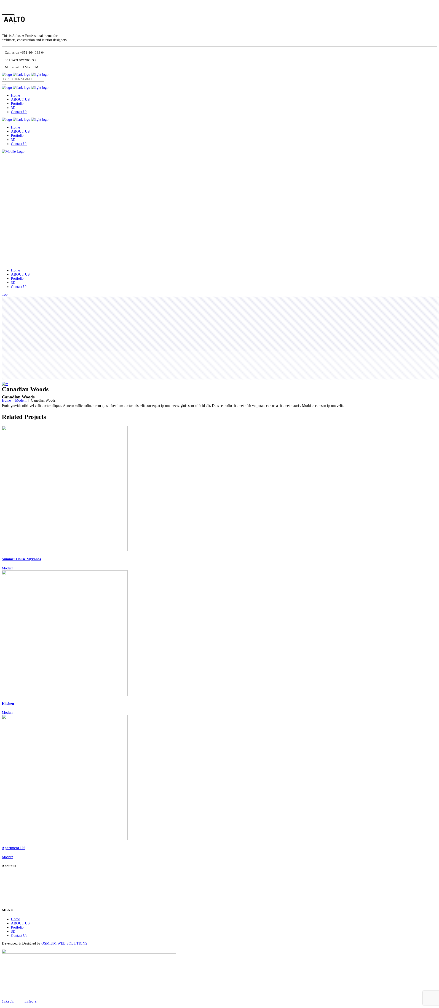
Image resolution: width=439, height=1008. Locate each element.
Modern (21, 400)
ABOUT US (20, 923)
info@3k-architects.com (26, 893)
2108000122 (18, 901)
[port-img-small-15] (5, 384)
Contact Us (19, 935)
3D (13, 931)
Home (6, 400)
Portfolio (17, 927)
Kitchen (8, 703)
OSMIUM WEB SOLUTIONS (64, 943)
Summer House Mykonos (21, 559)
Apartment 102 (13, 848)
